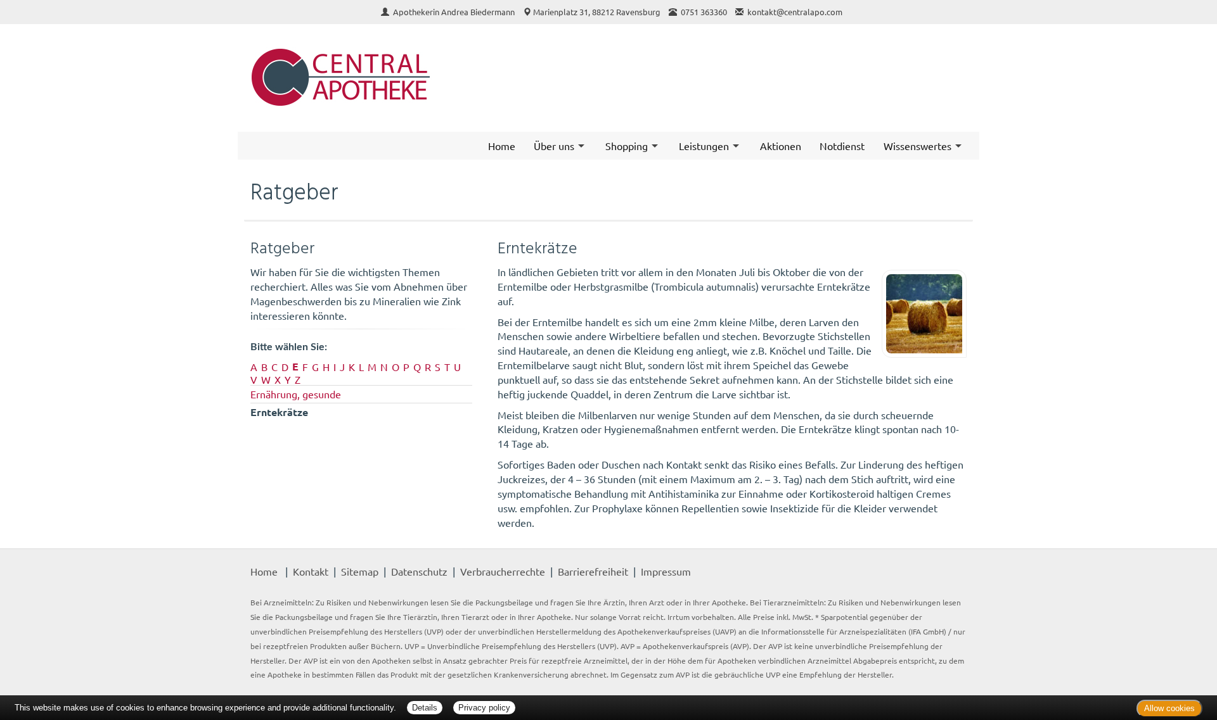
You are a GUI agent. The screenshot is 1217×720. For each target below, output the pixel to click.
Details (424, 707)
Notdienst (842, 145)
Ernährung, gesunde (295, 394)
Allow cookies (1169, 708)
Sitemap (359, 571)
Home (501, 145)
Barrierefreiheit (593, 571)
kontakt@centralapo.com (794, 11)
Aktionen (780, 145)
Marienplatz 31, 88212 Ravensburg (596, 11)
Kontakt (310, 571)
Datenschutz (419, 571)
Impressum (666, 571)
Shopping (626, 145)
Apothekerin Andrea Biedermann (455, 11)
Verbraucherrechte (502, 571)
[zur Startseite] (423, 78)
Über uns (554, 145)
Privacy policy (484, 707)
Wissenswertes (917, 145)
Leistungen (704, 145)
